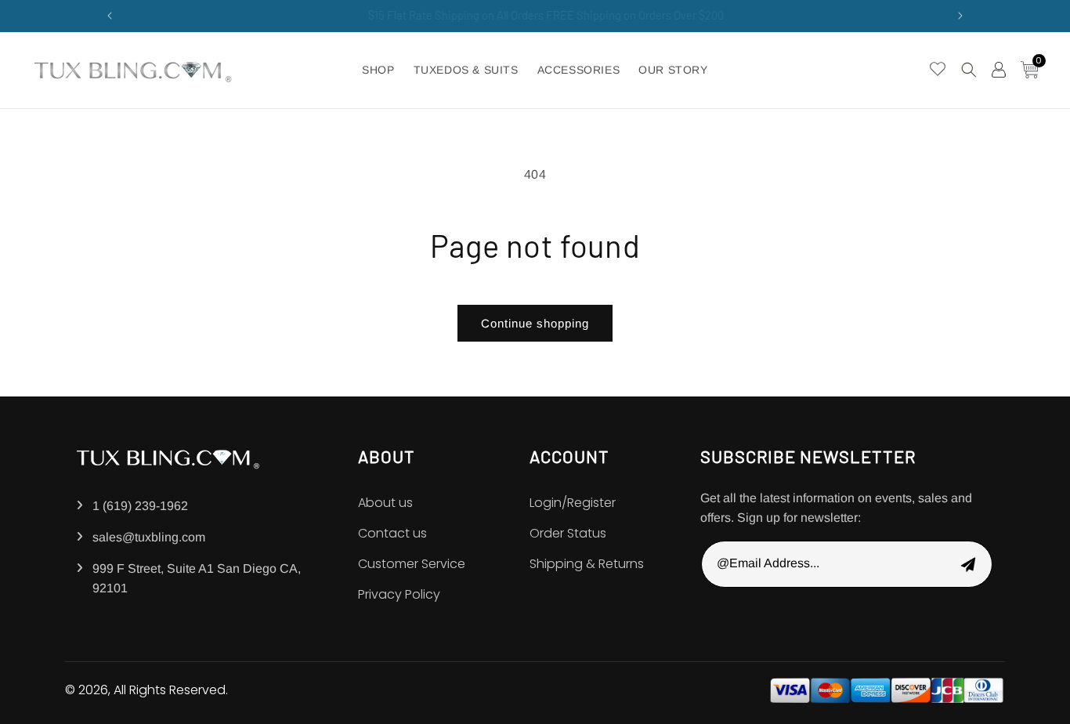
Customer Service (411, 564)
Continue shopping (535, 323)
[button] (969, 69)
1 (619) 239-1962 (140, 505)
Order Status (568, 533)
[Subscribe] (968, 564)
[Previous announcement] (109, 16)
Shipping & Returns (587, 564)
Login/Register (573, 503)
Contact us (392, 533)
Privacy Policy (399, 594)
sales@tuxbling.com (148, 537)
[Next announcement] (960, 16)
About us (385, 503)
